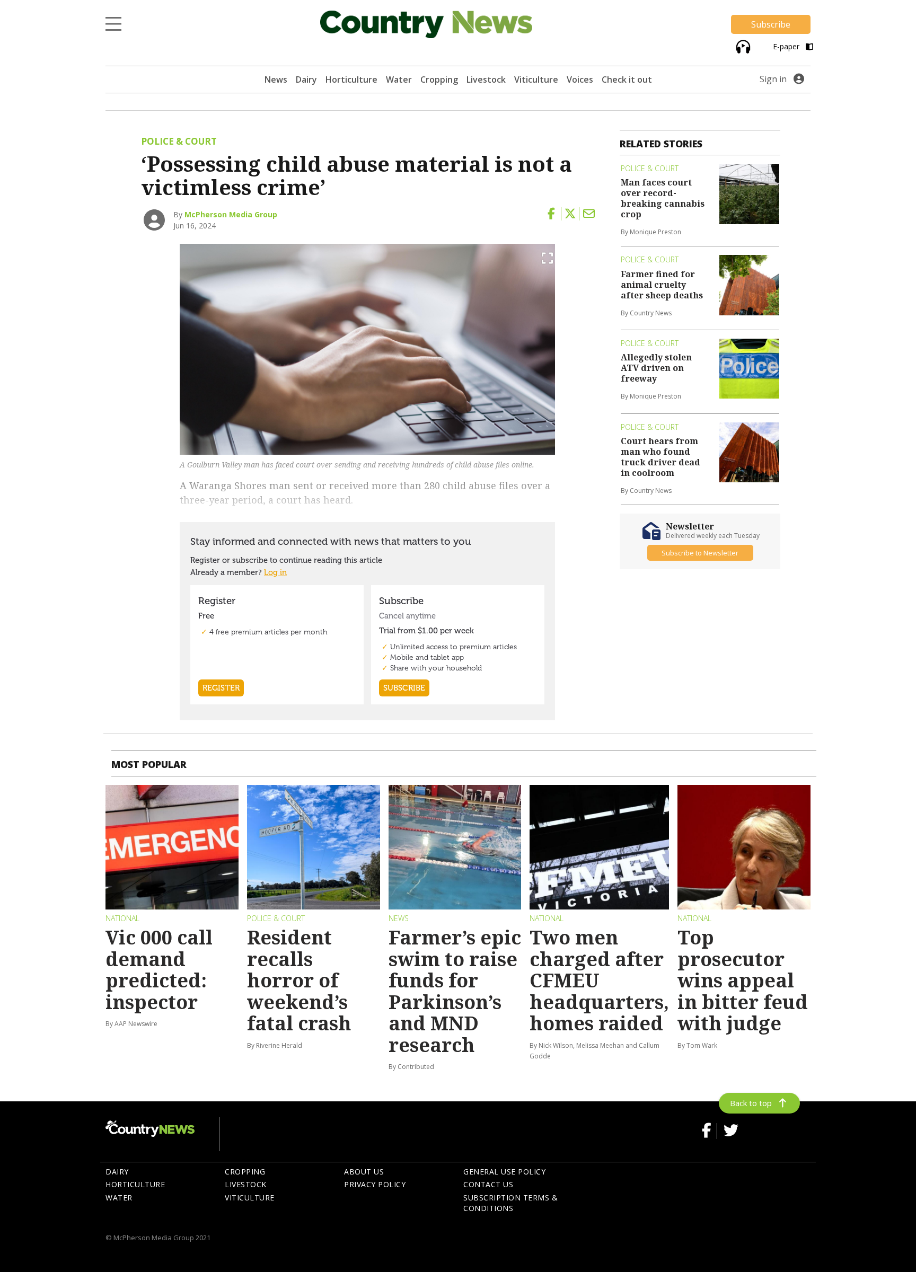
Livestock (486, 79)
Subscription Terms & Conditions (510, 1203)
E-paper (787, 46)
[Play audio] (742, 46)
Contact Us (488, 1184)
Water (399, 79)
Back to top (751, 1103)
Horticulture (351, 79)
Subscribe (770, 24)
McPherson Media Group (230, 214)
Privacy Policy (375, 1184)
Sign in (773, 79)
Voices (580, 79)
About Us (364, 1172)
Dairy (306, 79)
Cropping (439, 79)
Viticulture (536, 79)
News (276, 79)
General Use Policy (504, 1172)
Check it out (627, 79)
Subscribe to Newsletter (700, 553)
